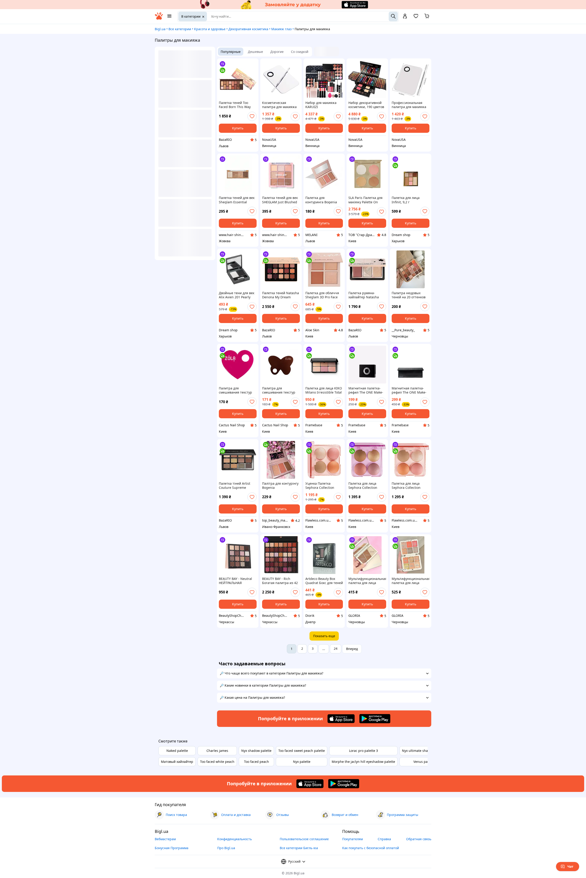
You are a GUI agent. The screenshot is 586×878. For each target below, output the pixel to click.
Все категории (179, 29)
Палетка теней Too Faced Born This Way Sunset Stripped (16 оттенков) (235, 105)
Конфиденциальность (234, 839)
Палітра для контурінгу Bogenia (280, 485)
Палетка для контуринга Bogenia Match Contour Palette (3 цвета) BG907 (322, 200)
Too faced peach (256, 761)
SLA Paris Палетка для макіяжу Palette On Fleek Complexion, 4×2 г (366, 200)
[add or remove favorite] (252, 116)
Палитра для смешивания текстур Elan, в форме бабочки (280, 390)
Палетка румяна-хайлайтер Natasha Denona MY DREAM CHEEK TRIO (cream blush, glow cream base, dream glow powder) (367, 295)
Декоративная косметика (248, 29)
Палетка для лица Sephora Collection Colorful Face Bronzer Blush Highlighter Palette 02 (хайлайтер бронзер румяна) (365, 485)
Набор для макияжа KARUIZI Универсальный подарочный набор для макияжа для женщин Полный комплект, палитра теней (323, 105)
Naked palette (177, 750)
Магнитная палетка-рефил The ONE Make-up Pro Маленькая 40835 (365, 390)
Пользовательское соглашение (304, 839)
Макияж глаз (281, 29)
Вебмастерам (165, 839)
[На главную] (159, 18)
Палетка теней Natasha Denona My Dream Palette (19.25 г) (280, 295)
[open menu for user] (405, 16)
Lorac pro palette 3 (363, 750)
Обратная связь (418, 839)
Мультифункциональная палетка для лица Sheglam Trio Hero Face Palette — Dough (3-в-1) (367, 581)
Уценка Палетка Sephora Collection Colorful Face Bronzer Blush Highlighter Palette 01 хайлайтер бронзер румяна (321, 485)
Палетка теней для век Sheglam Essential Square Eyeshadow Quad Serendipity (237, 200)
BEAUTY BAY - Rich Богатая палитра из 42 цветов (280, 581)
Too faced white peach (217, 761)
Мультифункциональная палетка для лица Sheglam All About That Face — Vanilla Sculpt (410, 581)
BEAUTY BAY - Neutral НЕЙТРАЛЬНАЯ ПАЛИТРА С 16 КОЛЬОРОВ (235, 581)
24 (335, 648)
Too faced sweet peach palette (301, 750)
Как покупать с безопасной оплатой (370, 848)
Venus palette (423, 761)
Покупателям (352, 839)
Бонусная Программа (171, 848)
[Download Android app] (374, 718)
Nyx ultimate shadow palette (424, 750)
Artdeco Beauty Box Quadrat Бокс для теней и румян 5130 (324, 581)
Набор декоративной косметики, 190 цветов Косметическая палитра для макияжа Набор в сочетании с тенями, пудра (366, 105)
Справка (384, 839)
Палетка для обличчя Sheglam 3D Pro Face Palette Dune (322, 295)
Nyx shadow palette (256, 750)
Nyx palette (301, 761)
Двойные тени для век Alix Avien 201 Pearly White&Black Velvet (236, 295)
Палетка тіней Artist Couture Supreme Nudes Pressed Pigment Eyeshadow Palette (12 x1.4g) (237, 485)
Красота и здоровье (209, 29)
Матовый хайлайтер (177, 761)
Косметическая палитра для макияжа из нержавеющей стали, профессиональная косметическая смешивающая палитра (279, 105)
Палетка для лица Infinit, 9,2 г (406, 200)
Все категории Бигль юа (299, 848)
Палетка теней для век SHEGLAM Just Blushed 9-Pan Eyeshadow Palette (280, 200)
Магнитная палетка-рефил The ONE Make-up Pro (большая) (409, 390)
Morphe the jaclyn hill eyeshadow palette (363, 761)
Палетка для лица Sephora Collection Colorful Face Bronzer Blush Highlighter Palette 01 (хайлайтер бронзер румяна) (408, 485)
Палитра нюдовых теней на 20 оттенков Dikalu (409, 295)
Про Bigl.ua (226, 848)
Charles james (217, 750)
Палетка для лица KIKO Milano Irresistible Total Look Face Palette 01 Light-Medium (323, 390)
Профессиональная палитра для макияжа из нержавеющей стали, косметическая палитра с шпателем (409, 105)
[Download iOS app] (341, 718)
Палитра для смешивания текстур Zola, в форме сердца (235, 390)
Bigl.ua (160, 29)
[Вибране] (416, 17)
